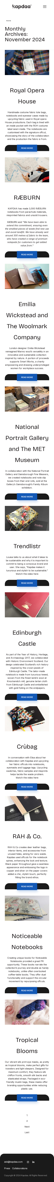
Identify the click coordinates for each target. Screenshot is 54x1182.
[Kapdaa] (20, 7)
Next (27, 1126)
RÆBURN (27, 197)
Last (27, 1132)
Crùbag (27, 746)
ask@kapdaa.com (13, 1161)
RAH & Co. (27, 836)
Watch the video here (27, 574)
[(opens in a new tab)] (27, 518)
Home (8, 21)
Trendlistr (27, 546)
